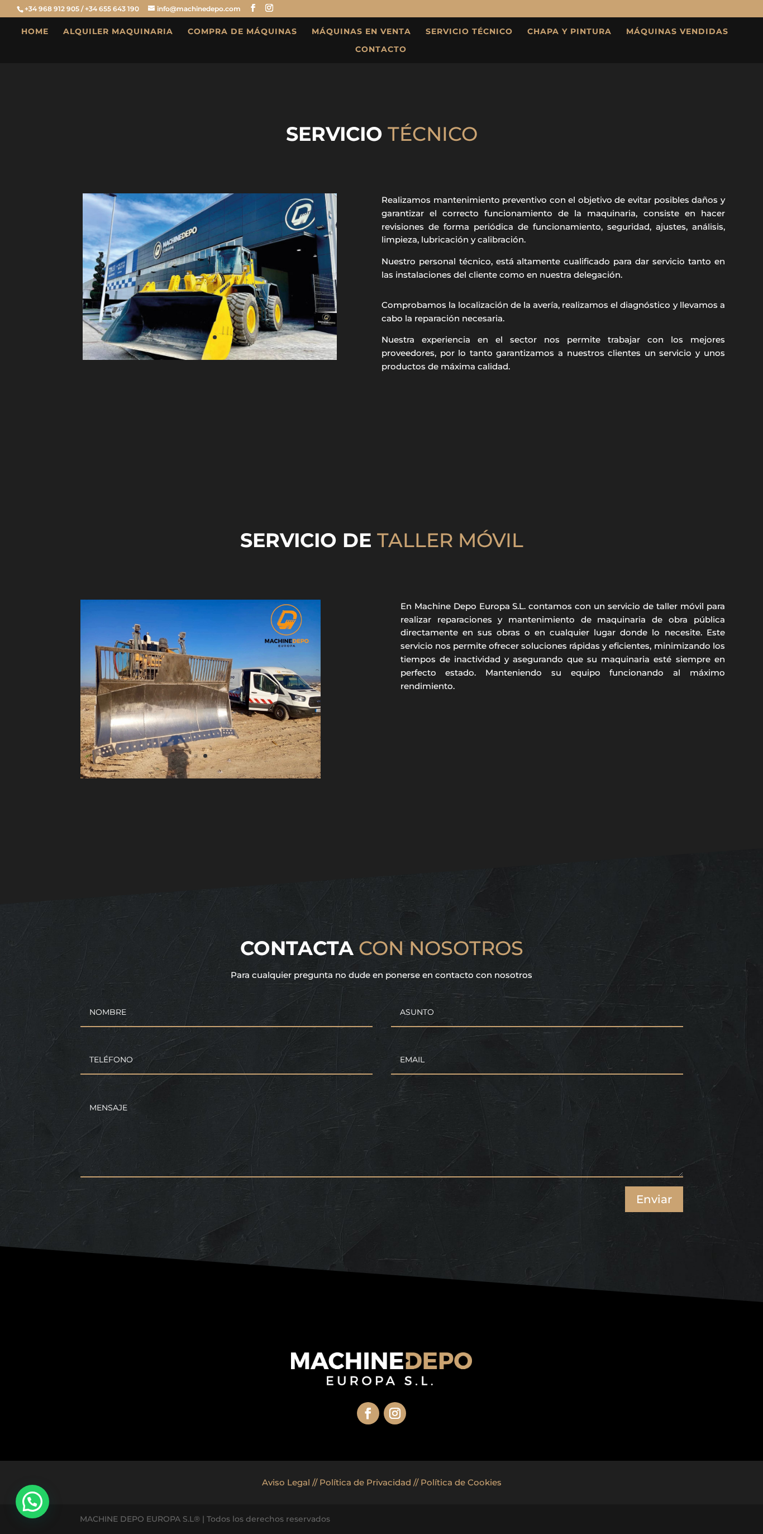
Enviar (654, 1199)
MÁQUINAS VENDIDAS (677, 31)
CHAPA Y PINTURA (569, 31)
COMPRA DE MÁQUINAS (242, 31)
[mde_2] (210, 357)
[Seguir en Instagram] (395, 1413)
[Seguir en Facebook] (368, 1413)
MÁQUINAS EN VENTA (361, 31)
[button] (32, 1501)
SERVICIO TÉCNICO (469, 31)
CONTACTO (381, 49)
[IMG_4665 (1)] (200, 776)
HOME (35, 31)
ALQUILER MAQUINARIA (118, 31)
